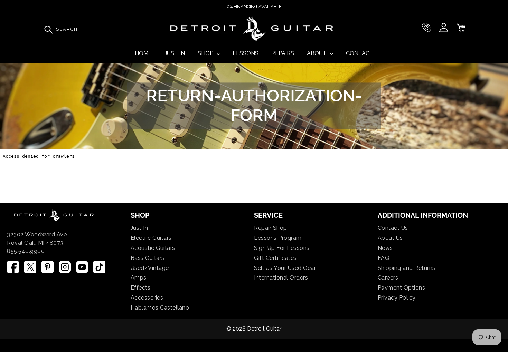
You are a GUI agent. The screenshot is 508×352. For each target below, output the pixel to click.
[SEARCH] (46, 29)
